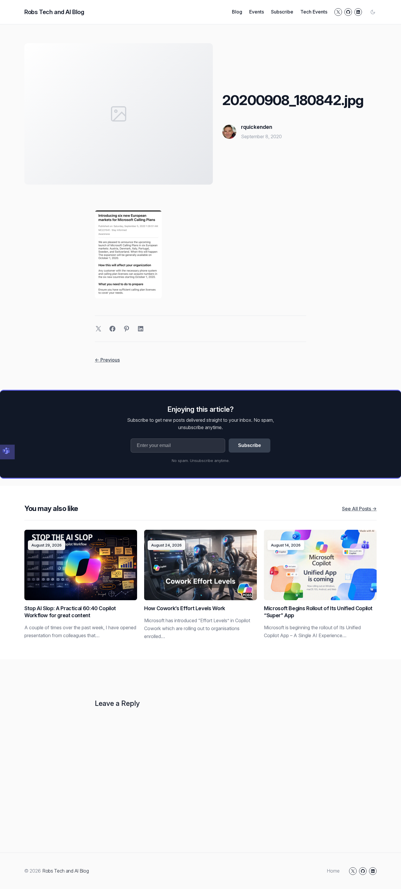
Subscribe (249, 445)
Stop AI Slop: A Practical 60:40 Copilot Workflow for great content (70, 611)
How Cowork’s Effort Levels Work (184, 608)
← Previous (107, 360)
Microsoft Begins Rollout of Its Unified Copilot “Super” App (318, 611)
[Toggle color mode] (373, 12)
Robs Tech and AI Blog (54, 12)
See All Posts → (359, 509)
